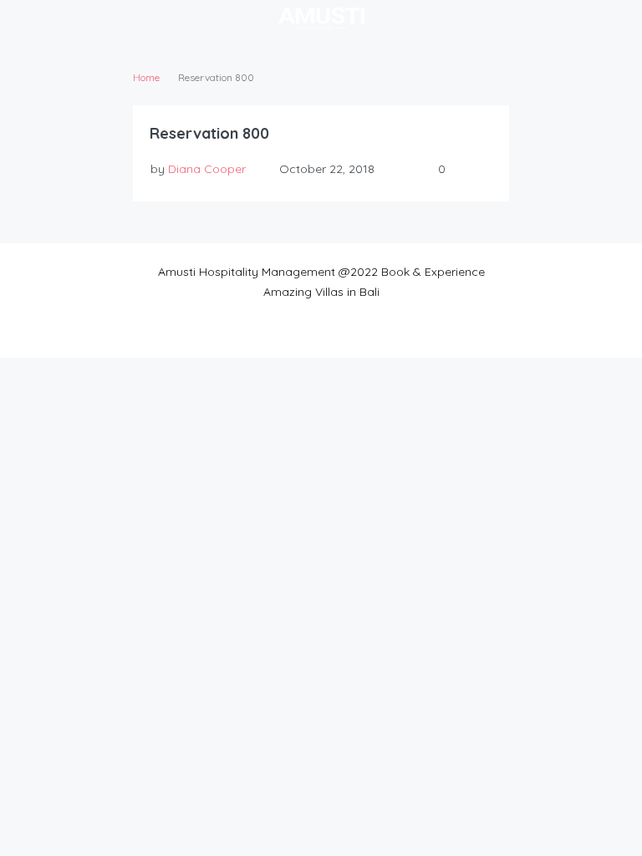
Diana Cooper (207, 168)
